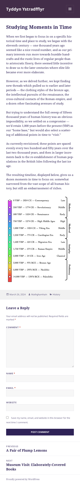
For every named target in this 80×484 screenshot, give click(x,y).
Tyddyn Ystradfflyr (25, 9)
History (56, 294)
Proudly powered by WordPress (22, 479)
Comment (13, 327)
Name (10, 373)
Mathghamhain (39, 294)
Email (11, 388)
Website (11, 402)
